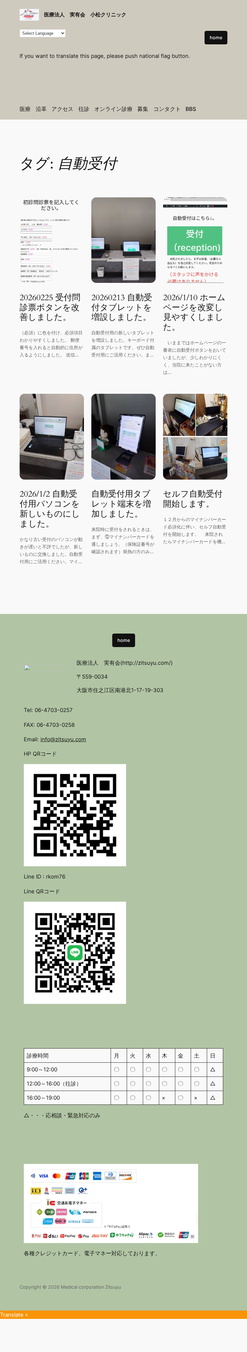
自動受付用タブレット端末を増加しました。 (121, 504)
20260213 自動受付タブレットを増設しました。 (121, 307)
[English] (196, 10)
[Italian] (177, 18)
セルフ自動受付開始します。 (193, 499)
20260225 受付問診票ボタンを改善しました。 (50, 307)
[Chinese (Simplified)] (184, 10)
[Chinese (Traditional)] (190, 10)
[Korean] (190, 18)
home (216, 37)
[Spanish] (209, 18)
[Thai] (216, 18)
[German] (216, 10)
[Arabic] (177, 10)
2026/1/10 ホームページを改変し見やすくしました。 (194, 312)
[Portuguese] (203, 18)
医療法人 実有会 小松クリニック (85, 14)
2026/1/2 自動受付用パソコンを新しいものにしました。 (50, 509)
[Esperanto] (203, 10)
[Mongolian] (196, 18)
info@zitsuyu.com (63, 739)
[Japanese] (184, 18)
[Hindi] (222, 10)
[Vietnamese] (222, 18)
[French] (209, 10)
